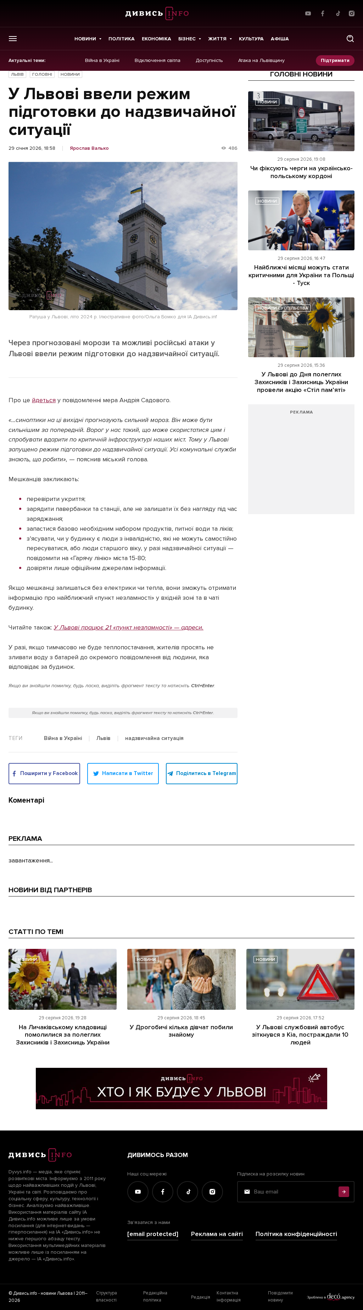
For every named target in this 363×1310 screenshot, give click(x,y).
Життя (217, 39)
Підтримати (335, 60)
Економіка (156, 39)
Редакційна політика (155, 1296)
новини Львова (57, 1293)
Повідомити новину (280, 1296)
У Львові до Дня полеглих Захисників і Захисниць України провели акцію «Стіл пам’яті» (301, 381)
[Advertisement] (301, 462)
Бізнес (187, 39)
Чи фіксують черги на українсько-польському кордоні (301, 172)
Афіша (280, 39)
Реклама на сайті (217, 1234)
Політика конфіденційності (296, 1234)
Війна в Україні (102, 60)
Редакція (200, 1297)
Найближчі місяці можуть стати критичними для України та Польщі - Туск (301, 274)
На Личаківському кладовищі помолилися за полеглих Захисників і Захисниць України (63, 1034)
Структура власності (106, 1296)
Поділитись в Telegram (206, 773)
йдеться (44, 400)
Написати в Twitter (127, 773)
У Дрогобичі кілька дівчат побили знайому (181, 1031)
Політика (121, 39)
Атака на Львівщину (261, 60)
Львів (17, 74)
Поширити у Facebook (49, 773)
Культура (251, 39)
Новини (85, 39)
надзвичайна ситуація (154, 738)
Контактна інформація (229, 1296)
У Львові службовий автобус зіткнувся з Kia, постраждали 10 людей (300, 1034)
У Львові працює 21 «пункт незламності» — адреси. (128, 627)
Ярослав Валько (89, 148)
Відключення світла (157, 60)
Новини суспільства (283, 308)
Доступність (209, 60)
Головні (42, 74)
